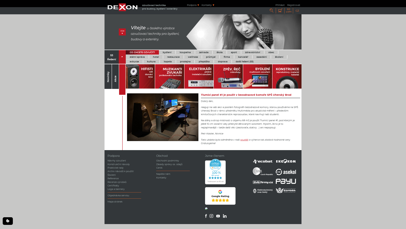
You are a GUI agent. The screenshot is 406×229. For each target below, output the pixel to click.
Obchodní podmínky (167, 160)
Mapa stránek (115, 201)
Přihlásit (280, 5)
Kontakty (207, 5)
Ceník (159, 167)
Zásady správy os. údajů (169, 164)
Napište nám (163, 174)
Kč (288, 10)
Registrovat (293, 5)
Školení (112, 174)
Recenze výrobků (117, 182)
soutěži (244, 139)
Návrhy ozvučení (117, 160)
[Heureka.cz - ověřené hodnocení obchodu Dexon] (215, 183)
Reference (113, 178)
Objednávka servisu (118, 195)
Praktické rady (116, 167)
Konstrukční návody (119, 164)
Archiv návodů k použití (121, 171)
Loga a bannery (116, 189)
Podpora (191, 5)
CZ (297, 10)
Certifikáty (113, 185)
